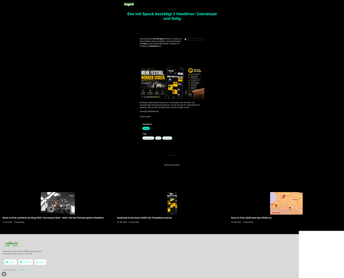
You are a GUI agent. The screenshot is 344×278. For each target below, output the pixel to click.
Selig (158, 138)
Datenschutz (21, 270)
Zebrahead (167, 138)
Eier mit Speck (148, 138)
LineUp (146, 128)
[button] (4, 274)
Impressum (30, 270)
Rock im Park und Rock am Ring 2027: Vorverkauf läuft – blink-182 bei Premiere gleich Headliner (53, 217)
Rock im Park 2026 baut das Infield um (251, 217)
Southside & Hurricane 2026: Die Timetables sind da (144, 217)
